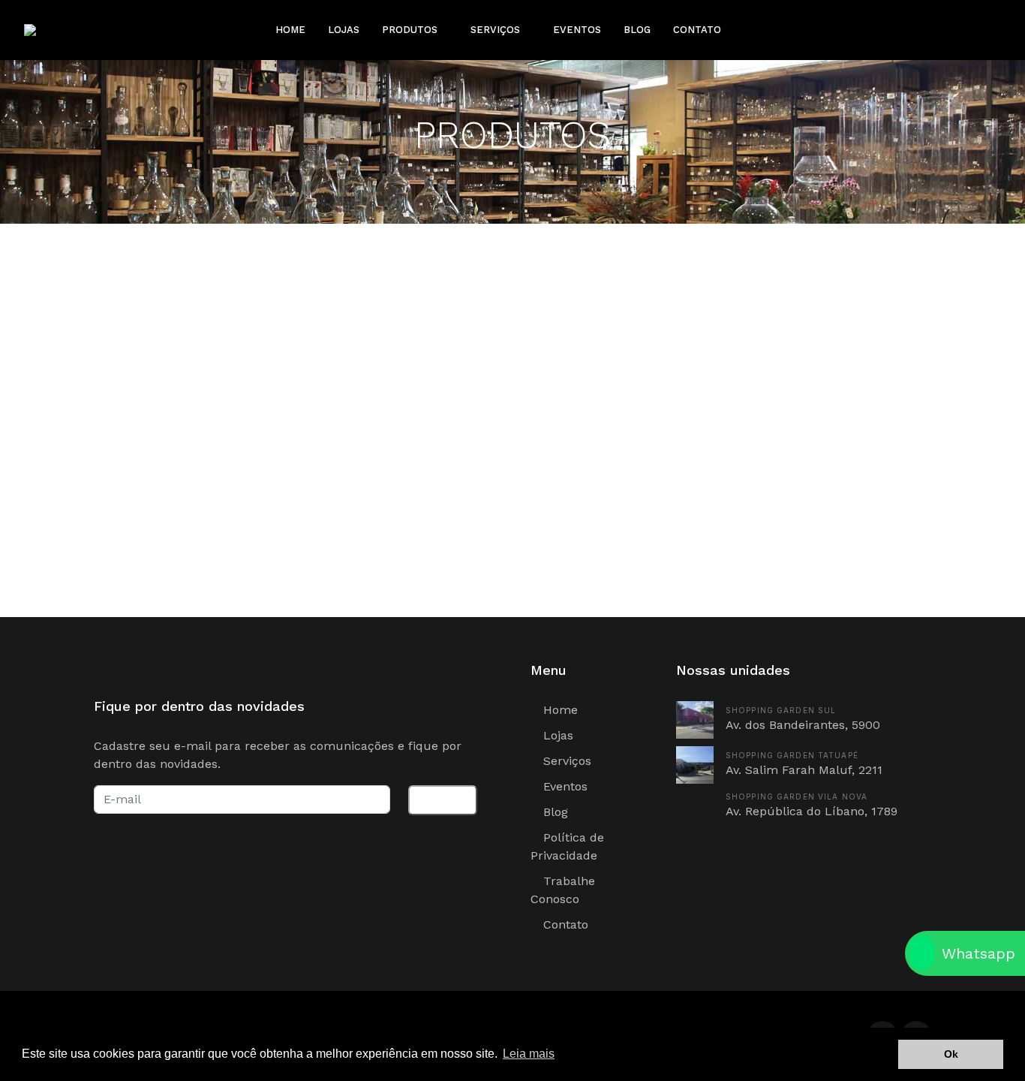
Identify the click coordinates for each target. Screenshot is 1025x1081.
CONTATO (697, 29)
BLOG (637, 29)
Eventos (564, 786)
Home (559, 710)
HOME (290, 29)
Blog (554, 812)
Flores (176, 337)
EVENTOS (577, 29)
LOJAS (343, 29)
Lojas (556, 735)
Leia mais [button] (529, 1053)
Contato (564, 924)
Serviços (565, 761)
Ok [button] (951, 1054)
